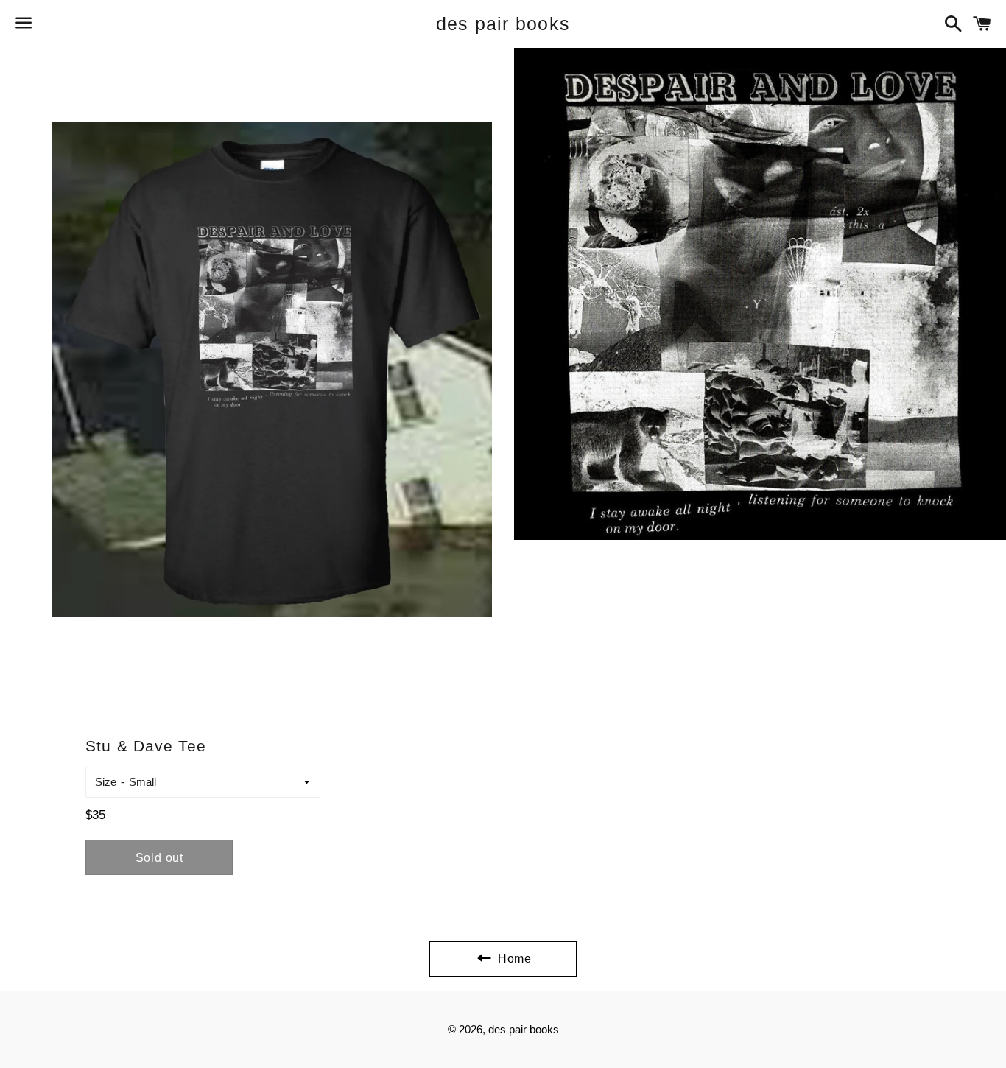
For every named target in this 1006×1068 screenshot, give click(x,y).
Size (105, 782)
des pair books (503, 23)
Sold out (159, 857)
